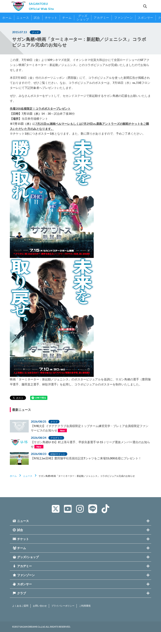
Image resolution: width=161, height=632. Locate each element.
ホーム (13, 475)
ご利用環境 (85, 605)
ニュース (27, 475)
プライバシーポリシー (62, 605)
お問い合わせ (40, 605)
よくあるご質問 (20, 605)
